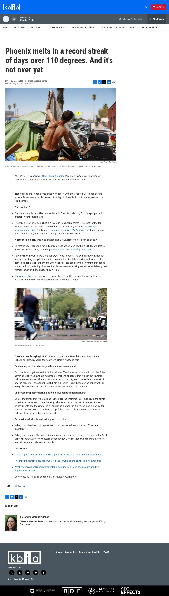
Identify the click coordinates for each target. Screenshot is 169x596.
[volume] (14, 19)
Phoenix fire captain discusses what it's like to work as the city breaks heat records (58, 460)
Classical (107, 27)
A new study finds (24, 276)
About (133, 27)
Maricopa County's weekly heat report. (73, 249)
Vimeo (59, 552)
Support (119, 27)
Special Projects (56, 27)
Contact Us (70, 552)
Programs (19, 27)
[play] (6, 19)
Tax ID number (149, 27)
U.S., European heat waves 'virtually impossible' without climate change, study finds (58, 454)
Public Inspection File (89, 552)
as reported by (70, 230)
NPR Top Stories (20, 486)
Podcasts (36, 27)
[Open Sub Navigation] (10, 27)
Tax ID (106, 552)
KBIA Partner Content (84, 27)
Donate (160, 7)
